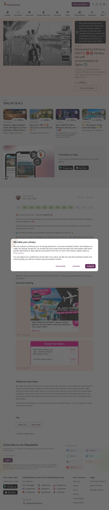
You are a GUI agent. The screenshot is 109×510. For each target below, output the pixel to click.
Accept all (90, 266)
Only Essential (60, 266)
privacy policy (18, 253)
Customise (76, 266)
